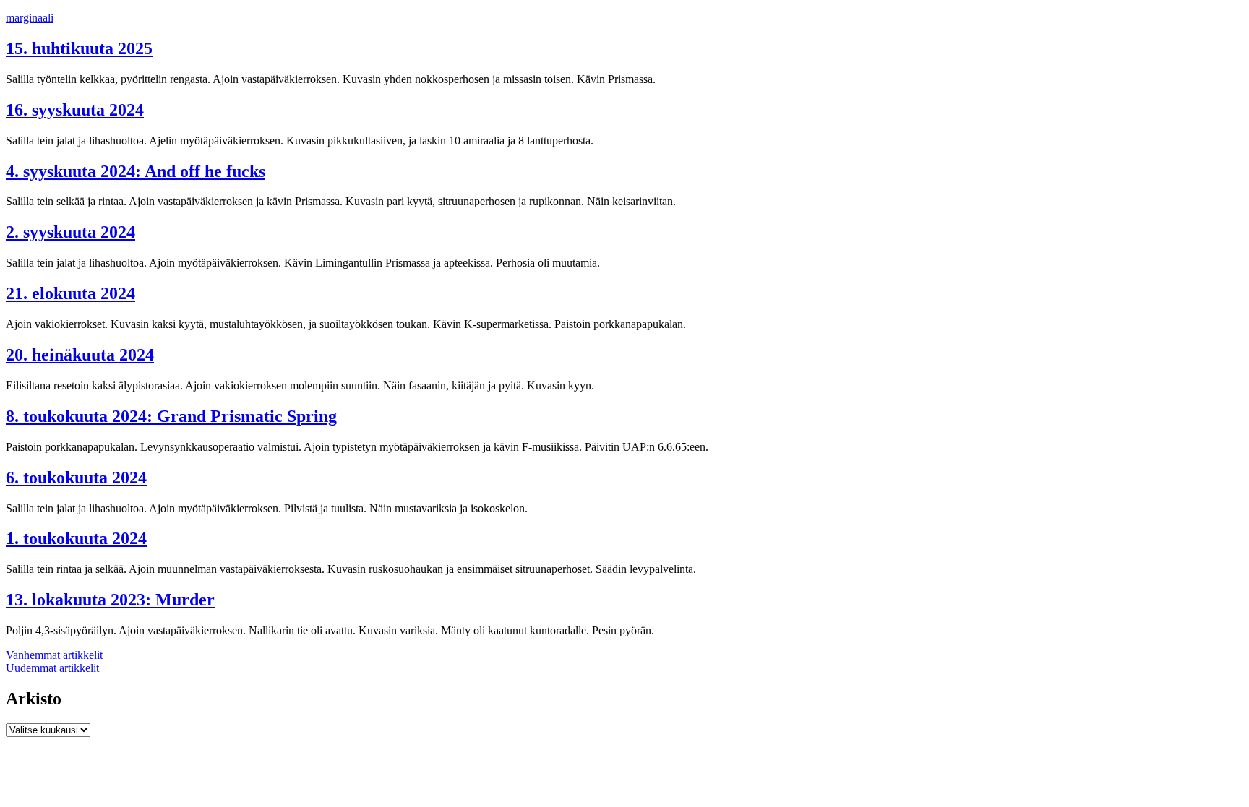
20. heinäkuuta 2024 (80, 354)
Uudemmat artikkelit (52, 668)
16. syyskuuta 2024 (75, 109)
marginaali (29, 18)
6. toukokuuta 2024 (76, 477)
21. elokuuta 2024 (70, 293)
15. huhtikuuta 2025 (79, 48)
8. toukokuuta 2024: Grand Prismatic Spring (171, 416)
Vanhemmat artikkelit (54, 655)
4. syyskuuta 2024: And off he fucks (135, 171)
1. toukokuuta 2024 (76, 538)
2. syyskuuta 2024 (70, 232)
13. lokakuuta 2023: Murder (110, 599)
